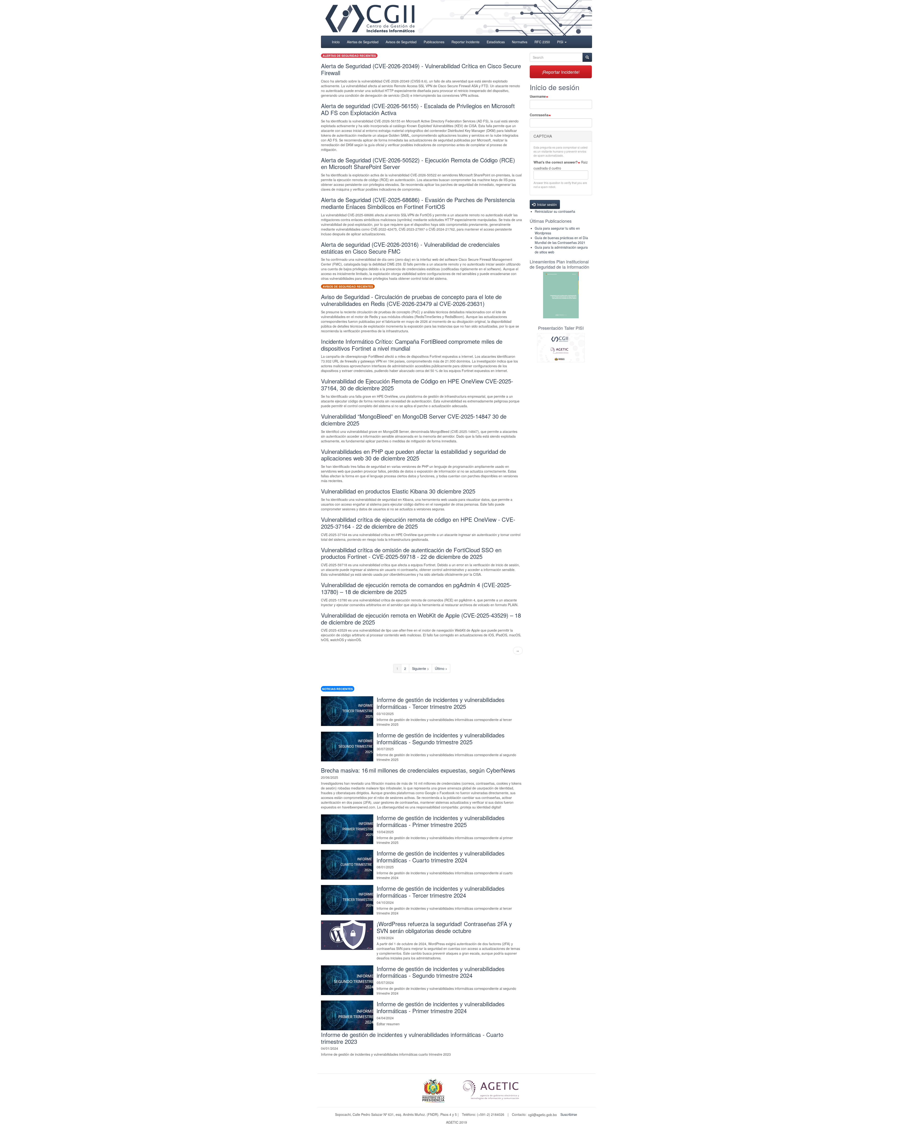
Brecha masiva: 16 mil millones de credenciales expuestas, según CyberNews (418, 770)
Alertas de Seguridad (363, 41)
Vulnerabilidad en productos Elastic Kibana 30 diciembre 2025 (398, 491)
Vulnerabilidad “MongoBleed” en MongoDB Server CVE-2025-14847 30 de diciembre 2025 (413, 419)
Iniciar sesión (546, 204)
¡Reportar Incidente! (561, 72)
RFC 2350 (542, 41)
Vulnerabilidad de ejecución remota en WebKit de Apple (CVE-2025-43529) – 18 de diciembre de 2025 (421, 618)
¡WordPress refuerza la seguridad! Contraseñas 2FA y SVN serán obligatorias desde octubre (444, 927)
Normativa (519, 41)
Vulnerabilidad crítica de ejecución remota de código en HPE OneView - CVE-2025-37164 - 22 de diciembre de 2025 (418, 522)
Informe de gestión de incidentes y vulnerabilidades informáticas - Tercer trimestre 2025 (441, 703)
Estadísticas (496, 41)
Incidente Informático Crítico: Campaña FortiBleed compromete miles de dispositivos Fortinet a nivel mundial (411, 344)
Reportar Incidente (466, 41)
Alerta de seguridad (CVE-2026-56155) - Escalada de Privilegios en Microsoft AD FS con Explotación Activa (418, 109)
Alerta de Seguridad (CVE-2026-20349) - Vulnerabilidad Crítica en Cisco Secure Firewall (421, 69)
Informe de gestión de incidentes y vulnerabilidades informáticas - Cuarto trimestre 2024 (441, 856)
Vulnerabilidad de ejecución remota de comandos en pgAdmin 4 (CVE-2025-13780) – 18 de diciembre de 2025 (416, 588)
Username (538, 96)
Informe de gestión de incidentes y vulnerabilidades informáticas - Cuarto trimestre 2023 (412, 1037)
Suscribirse (568, 1114)
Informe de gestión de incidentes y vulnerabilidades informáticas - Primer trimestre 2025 (441, 821)
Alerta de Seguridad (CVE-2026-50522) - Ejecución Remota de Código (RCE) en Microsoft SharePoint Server (418, 163)
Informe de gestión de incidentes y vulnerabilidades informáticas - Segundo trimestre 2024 (441, 972)
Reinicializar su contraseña (555, 211)
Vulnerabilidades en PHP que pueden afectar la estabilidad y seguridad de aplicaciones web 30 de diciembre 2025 (413, 454)
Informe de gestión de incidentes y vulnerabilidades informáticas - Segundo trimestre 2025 (441, 738)
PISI (560, 41)
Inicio (336, 41)
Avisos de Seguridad (401, 41)
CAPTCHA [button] (543, 136)
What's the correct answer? (556, 162)
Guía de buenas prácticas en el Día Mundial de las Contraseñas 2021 (561, 240)
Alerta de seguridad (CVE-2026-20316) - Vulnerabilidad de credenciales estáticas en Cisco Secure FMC (410, 247)
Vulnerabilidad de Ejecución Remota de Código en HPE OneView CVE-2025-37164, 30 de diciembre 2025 (417, 384)
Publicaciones (434, 41)
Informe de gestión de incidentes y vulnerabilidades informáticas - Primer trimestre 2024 (441, 1007)
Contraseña (539, 114)
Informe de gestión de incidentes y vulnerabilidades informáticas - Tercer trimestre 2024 (441, 891)
